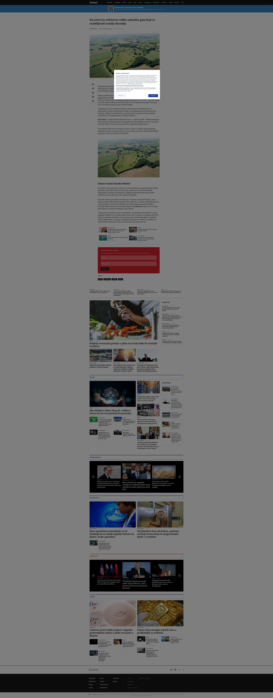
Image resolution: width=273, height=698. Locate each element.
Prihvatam (153, 95)
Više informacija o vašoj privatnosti (135, 83)
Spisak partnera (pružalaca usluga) (123, 91)
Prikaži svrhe (121, 95)
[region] (137, 84)
